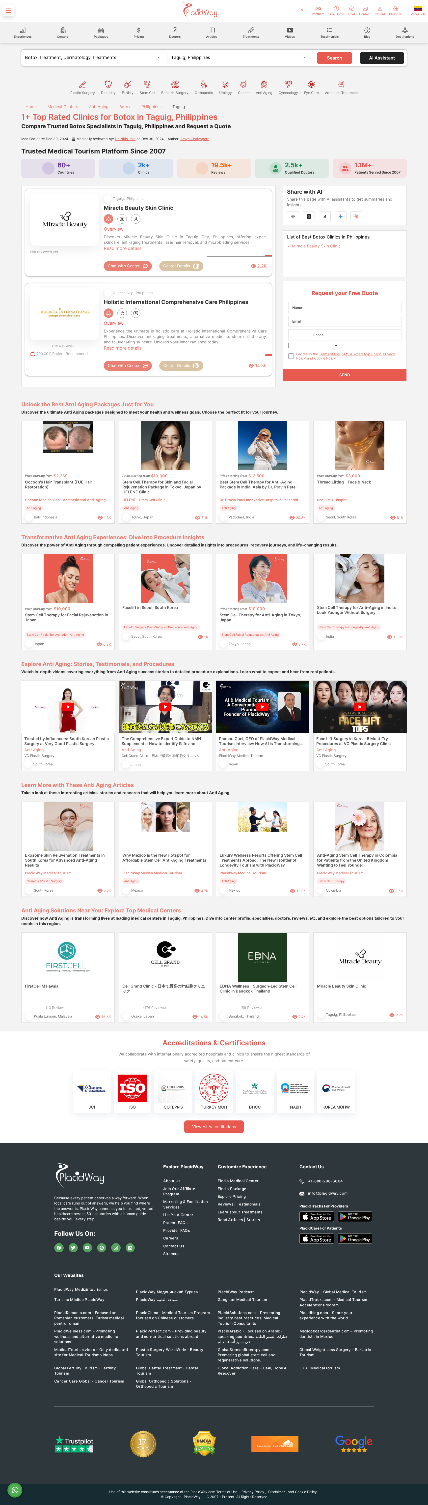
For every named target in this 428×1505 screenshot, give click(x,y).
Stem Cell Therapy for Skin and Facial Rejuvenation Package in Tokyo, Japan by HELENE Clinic (161, 487)
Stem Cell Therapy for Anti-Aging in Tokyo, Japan (260, 617)
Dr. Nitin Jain (125, 139)
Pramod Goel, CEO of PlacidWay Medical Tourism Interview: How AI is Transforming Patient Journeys (259, 741)
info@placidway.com (328, 1193)
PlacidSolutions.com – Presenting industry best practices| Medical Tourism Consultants (249, 1318)
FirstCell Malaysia (41, 986)
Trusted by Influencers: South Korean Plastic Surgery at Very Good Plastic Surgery (66, 741)
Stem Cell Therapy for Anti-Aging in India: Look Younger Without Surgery (356, 610)
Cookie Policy (325, 358)
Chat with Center (124, 265)
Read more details (122, 248)
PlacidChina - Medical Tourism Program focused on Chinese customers (173, 1315)
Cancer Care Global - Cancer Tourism (89, 1381)
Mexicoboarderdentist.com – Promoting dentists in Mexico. (336, 1334)
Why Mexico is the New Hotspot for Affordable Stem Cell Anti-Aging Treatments (164, 858)
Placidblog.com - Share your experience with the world (325, 1315)
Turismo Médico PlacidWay (79, 1299)
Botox (125, 106)
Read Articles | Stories (239, 1219)
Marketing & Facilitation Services (185, 1204)
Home (30, 106)
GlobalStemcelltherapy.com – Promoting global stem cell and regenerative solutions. (246, 1355)
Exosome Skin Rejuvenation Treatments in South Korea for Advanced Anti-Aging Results (65, 860)
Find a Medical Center (238, 1180)
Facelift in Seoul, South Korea (150, 607)
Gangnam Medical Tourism (242, 1299)
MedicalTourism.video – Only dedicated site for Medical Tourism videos (91, 1352)
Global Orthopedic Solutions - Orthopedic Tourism (163, 1384)
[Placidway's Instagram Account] (116, 1248)
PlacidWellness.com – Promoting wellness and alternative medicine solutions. (86, 1336)
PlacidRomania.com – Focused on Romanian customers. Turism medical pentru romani (89, 1318)
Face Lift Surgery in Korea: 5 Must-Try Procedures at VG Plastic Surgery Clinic (353, 741)
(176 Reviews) (154, 1007)
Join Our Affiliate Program (179, 1191)
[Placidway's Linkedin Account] (130, 1248)
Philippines (151, 106)
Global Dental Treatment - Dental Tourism (167, 1371)
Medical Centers (63, 106)
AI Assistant (382, 57)
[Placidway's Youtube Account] (87, 1248)
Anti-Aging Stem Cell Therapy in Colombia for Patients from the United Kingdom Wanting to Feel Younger (357, 860)
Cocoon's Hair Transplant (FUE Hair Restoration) (58, 484)
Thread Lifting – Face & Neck (344, 482)
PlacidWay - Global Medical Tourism (333, 1292)
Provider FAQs (176, 1230)
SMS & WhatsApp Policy (361, 354)
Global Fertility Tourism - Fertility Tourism (85, 1371)
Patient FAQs (175, 1222)
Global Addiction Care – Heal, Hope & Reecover (252, 1371)
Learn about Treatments (240, 1212)
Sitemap (171, 1253)
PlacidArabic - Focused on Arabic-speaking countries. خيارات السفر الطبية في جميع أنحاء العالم (253, 1336)
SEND (344, 374)
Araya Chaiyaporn (194, 139)
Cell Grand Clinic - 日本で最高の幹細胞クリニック (163, 988)
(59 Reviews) (251, 1007)
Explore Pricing (232, 1196)
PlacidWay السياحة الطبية (158, 1299)
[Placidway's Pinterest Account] (102, 1248)
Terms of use (329, 354)
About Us (171, 1180)
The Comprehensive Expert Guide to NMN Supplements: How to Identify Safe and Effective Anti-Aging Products (161, 741)
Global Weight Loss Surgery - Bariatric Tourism (335, 1352)
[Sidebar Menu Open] (8, 10)
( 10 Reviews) (63, 346)
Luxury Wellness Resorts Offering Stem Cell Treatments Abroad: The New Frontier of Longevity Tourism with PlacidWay (261, 860)
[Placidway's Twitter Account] (73, 1248)
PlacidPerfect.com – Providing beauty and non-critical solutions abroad (171, 1334)
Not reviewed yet (44, 252)
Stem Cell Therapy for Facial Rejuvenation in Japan (66, 617)
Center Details (176, 265)
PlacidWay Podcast (236, 1292)
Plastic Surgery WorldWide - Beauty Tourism (169, 1352)
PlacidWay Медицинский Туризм (167, 1292)
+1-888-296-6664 (325, 1181)
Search (334, 57)
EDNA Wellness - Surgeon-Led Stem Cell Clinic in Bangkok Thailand (258, 988)
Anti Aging (98, 106)
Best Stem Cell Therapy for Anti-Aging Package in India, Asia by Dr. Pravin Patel (258, 484)
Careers (170, 1238)
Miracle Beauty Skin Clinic (316, 245)
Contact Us (173, 1246)
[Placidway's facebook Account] (59, 1248)
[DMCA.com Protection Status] (204, 1443)
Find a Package (232, 1188)
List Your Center (178, 1214)
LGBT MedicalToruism (319, 1368)
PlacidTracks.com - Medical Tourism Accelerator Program (333, 1302)
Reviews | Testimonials (239, 1204)
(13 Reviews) (56, 1007)
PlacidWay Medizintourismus (81, 1289)
